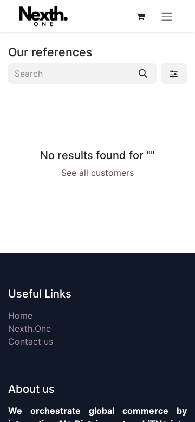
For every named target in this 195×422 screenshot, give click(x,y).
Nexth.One (29, 328)
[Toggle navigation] (166, 16)
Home (20, 315)
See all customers (97, 172)
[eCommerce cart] (140, 16)
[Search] (143, 73)
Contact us (30, 341)
